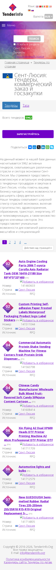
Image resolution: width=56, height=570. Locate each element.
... (25, 242)
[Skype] (52, 147)
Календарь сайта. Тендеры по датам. (28, 562)
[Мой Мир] (34, 147)
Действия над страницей (37, 247)
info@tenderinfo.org (32, 553)
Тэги (26, 105)
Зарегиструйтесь (28, 134)
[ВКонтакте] (30, 147)
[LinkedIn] (43, 147)
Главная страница (17, 62)
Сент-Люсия (27, 289)
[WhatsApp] (47, 147)
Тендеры (11, 105)
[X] (39, 147)
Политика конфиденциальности (28, 559)
